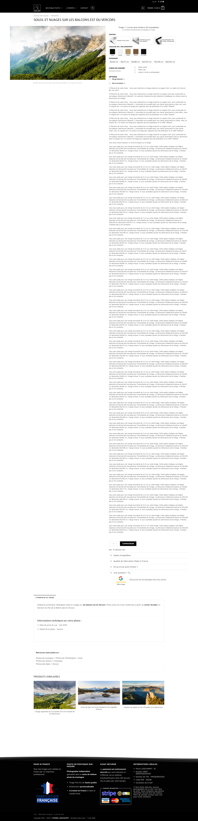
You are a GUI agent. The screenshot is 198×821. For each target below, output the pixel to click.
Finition (112, 34)
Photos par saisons (41, 16)
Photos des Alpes (43, 664)
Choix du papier (117, 68)
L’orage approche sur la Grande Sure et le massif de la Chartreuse (55, 713)
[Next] (164, 717)
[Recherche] (93, 8)
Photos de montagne (44, 658)
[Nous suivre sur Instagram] (161, 2)
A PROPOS (70, 8)
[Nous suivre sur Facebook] (159, 2)
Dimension (113, 58)
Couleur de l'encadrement (121, 47)
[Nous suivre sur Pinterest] (163, 2)
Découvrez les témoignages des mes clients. (148, 579)
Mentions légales (45, 814)
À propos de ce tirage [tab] (45, 597)
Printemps (55, 16)
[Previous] (34, 717)
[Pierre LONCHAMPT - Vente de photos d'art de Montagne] (37, 8)
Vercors (55, 664)
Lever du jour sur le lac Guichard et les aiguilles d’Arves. (99, 708)
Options (113, 77)
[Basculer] (111, 555)
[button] (143, 8)
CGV (35, 814)
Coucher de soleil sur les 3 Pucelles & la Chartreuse (143, 707)
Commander (128, 544)
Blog (154, 2)
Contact (84, 8)
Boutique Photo (53, 8)
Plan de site (59, 814)
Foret (80, 658)
